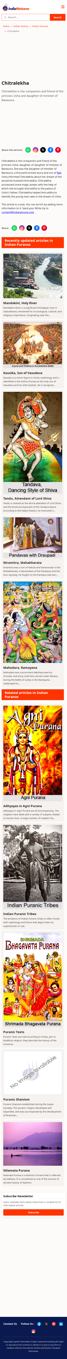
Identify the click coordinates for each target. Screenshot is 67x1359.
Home (6, 26)
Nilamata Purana (16, 1170)
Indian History (20, 26)
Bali (59, 172)
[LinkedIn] (61, 1323)
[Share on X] (43, 150)
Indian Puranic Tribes (19, 914)
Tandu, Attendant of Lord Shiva (27, 498)
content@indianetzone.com (18, 212)
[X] (46, 1323)
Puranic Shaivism (16, 1099)
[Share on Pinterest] (58, 150)
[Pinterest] (53, 1323)
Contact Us (10, 1323)
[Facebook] (39, 1323)
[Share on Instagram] (35, 150)
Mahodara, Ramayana (20, 668)
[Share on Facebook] (50, 150)
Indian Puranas (40, 26)
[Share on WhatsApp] (28, 150)
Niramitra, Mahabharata (22, 563)
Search (58, 17)
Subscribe (33, 1212)
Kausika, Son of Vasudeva (22, 373)
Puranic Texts (13, 1032)
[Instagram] (33, 1331)
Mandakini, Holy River (20, 303)
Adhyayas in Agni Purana (22, 806)
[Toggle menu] (62, 7)
